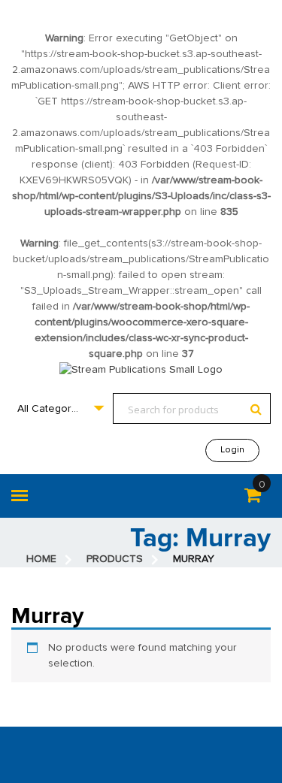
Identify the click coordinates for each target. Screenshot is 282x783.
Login (232, 450)
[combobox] (60, 408)
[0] (252, 498)
